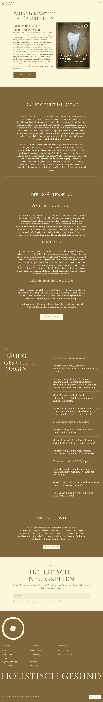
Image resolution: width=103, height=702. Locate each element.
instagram (35, 650)
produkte (7, 654)
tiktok (33, 662)
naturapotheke (10, 662)
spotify (33, 658)
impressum (63, 650)
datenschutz (65, 654)
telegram (35, 654)
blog (4, 658)
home (5, 650)
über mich (7, 666)
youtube (34, 666)
